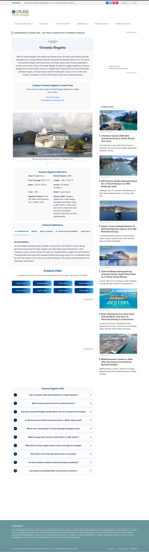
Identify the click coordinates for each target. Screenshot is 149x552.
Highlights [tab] (85, 231)
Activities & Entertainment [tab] (67, 231)
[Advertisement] (94, 13)
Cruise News (106, 112)
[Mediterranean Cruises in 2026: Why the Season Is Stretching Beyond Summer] (118, 344)
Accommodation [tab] (21, 231)
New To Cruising (62, 23)
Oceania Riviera (21, 290)
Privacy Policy (122, 549)
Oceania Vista (84, 290)
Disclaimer (133, 549)
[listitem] (52, 394)
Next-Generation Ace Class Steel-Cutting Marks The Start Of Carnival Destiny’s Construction (118, 317)
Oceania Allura (21, 283)
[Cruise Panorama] (20, 13)
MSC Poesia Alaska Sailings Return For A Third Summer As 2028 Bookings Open (50, 3)
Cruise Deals (82, 23)
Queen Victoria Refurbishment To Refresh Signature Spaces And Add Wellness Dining (118, 229)
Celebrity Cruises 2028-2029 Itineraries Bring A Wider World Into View (117, 138)
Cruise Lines (43, 23)
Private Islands (101, 23)
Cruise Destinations (23, 23)
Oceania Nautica (84, 283)
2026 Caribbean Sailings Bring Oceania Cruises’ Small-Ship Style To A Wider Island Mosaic (118, 274)
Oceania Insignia (42, 283)
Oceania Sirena (42, 290)
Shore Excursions (122, 23)
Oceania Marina (63, 283)
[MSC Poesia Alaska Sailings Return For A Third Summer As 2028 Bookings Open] (118, 165)
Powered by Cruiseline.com (52, 100)
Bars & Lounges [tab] (46, 231)
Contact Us (111, 549)
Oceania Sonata (63, 290)
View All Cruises (52, 97)
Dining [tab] (34, 231)
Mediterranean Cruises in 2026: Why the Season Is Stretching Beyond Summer (117, 362)
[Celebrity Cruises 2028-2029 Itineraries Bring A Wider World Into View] (118, 120)
